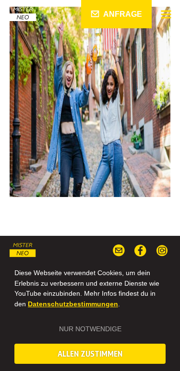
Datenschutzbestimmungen (73, 304)
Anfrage (122, 14)
